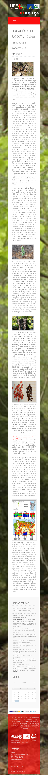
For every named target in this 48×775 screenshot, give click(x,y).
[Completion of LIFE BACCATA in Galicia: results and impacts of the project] (28, 13)
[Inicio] (24, 10)
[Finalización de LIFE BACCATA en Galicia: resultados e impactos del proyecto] (20, 13)
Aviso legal (27, 740)
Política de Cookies (22, 742)
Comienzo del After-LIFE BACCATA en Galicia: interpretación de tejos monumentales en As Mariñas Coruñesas (24, 610)
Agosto (24, 683)
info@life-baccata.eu (16, 760)
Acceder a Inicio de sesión (18, 771)
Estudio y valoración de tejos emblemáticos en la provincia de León (23, 665)
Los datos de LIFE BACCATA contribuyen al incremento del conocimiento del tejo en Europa (24, 630)
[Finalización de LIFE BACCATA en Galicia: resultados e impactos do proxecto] (26, 13)
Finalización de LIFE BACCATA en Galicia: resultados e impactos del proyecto (24, 620)
